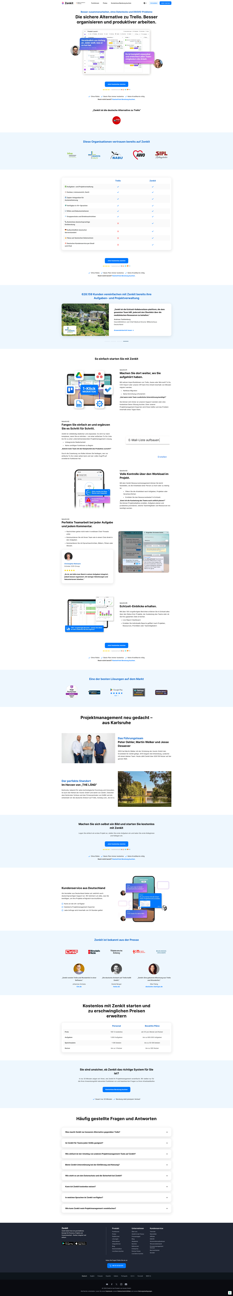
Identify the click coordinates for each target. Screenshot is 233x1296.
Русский (140, 1276)
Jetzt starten (165, 3)
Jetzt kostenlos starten (117, 84)
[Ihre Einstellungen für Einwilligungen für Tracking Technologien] (230, 1293)
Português (124, 1276)
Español (108, 1276)
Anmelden (153, 3)
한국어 (132, 1276)
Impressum (109, 1291)
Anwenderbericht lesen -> (126, 330)
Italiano (116, 1276)
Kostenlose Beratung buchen (116, 1089)
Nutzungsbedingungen (145, 1291)
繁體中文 (148, 1276)
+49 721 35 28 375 (117, 1265)
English (92, 1276)
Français (100, 1276)
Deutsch (84, 1276)
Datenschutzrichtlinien (124, 1291)
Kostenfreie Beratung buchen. (123, 99)
